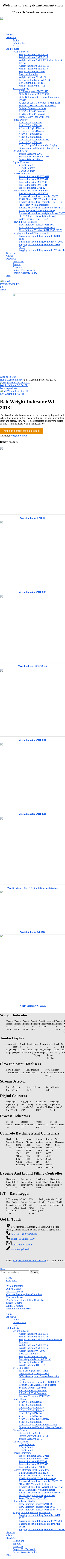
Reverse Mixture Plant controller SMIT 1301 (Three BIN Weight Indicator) (41, 203)
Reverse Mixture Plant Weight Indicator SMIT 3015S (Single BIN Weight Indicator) (42, 214)
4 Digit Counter (27, 165)
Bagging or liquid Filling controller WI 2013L (42, 250)
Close (3, 1269)
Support (17, 264)
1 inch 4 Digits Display (30, 122)
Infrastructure (19, 43)
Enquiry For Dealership (24, 270)
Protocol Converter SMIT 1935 (34, 116)
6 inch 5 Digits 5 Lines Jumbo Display (38, 145)
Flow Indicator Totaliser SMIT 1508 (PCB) (40, 230)
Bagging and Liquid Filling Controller (31, 233)
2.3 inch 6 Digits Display (31, 131)
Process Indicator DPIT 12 (32, 187)
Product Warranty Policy (25, 272)
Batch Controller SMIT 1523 (33, 193)
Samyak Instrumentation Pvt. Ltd (29, 1260)
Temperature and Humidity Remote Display (40, 148)
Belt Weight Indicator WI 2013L (35, 80)
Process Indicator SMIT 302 (33, 182)
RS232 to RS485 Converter (33, 111)
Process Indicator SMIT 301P (33, 179)
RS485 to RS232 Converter (33, 114)
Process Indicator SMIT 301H (34, 176)
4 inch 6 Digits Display (30, 136)
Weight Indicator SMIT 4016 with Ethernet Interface (32, 888)
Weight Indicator (21, 51)
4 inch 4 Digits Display (30, 134)
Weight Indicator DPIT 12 (32, 85)
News (15, 46)
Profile (16, 40)
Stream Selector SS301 (30, 153)
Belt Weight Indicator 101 (32, 82)
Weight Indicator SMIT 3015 (33, 68)
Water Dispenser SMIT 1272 (33, 219)
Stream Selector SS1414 (31, 159)
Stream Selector (20, 151)
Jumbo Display (20, 119)
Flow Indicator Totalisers (25, 221)
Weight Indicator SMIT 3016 (33, 54)
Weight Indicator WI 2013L (33, 77)
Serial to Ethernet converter (32, 108)
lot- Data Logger (21, 88)
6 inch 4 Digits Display (30, 142)
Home (3, 379)
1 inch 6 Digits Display (30, 125)
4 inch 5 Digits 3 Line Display (34, 139)
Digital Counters (21, 162)
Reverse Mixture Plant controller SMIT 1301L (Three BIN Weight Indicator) (38, 197)
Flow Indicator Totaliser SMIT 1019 (37, 227)
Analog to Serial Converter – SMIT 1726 (39, 102)
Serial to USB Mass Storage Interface (37, 105)
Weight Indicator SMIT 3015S (34, 65)
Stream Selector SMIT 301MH (34, 156)
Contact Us (18, 261)
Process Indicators (22, 173)
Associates (18, 267)
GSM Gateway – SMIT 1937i (34, 94)
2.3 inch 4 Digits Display (31, 128)
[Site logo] (13, 29)
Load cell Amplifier (28, 74)
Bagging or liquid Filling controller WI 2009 (41, 241)
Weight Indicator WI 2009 (32, 71)
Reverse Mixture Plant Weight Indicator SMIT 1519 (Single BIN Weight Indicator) (42, 209)
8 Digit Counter (27, 170)
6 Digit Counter (27, 168)
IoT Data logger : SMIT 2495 (33, 91)
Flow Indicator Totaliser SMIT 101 (36, 224)
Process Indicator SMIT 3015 (33, 185)
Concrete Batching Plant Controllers (31, 190)
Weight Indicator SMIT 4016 (33, 57)
